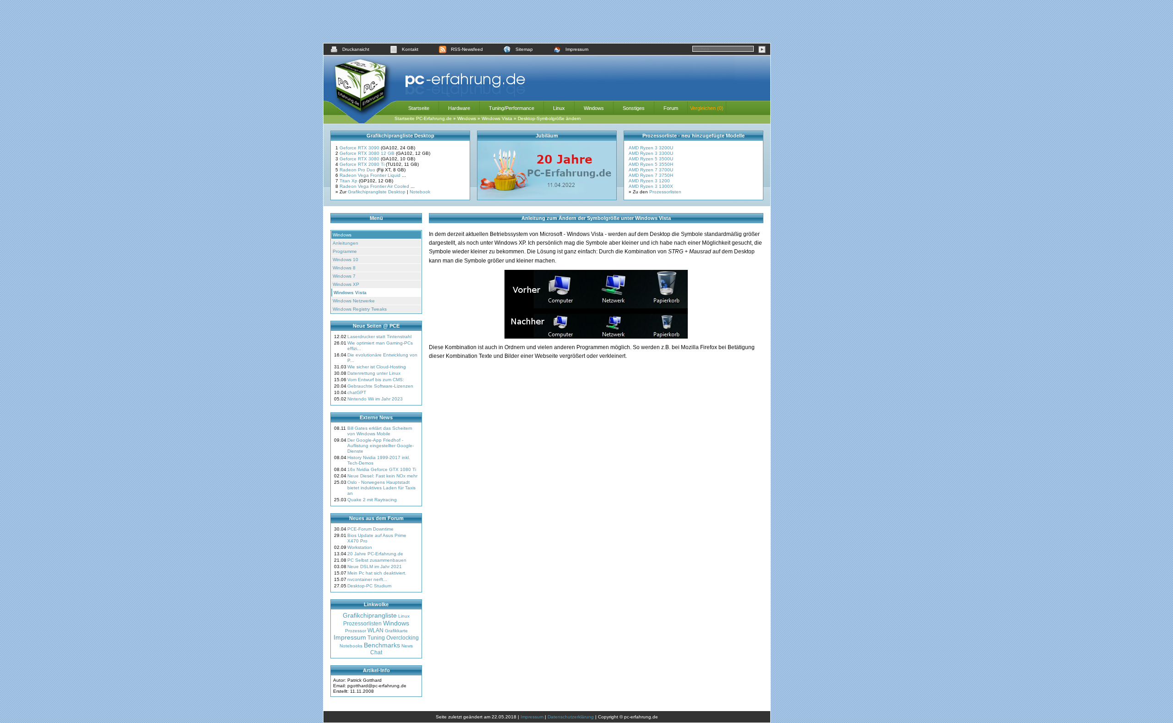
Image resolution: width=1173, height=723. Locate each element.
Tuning (376, 638)
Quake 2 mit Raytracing (372, 499)
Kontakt (410, 49)
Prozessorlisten (665, 191)
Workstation (359, 547)
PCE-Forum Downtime (370, 528)
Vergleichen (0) (707, 108)
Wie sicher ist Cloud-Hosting (376, 366)
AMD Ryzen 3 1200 (649, 180)
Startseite (418, 108)
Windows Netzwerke (354, 300)
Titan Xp (349, 180)
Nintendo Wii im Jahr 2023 (375, 398)
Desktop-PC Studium (369, 585)
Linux (559, 108)
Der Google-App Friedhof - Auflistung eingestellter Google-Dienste (380, 446)
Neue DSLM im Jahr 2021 (374, 566)
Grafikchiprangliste (370, 615)
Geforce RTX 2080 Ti (363, 164)
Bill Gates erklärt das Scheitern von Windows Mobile (379, 431)
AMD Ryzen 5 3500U (651, 158)
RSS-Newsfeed (467, 49)
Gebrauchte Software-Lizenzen (380, 386)
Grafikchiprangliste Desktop (377, 191)
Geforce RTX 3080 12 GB (368, 153)
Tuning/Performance (511, 108)
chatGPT (356, 392)
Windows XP (346, 284)
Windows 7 (344, 276)
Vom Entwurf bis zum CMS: (375, 379)
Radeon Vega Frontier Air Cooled (375, 186)
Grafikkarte (396, 630)
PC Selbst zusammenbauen (376, 560)
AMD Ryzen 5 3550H (651, 164)
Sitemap (524, 49)
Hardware (459, 108)
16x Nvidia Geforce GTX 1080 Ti (381, 469)
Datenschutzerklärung (571, 716)
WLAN (375, 630)
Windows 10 (345, 259)
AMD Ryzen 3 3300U (651, 153)
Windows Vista (497, 118)
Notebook (420, 191)
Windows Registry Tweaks (360, 309)
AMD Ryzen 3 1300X (651, 186)
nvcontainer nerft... (367, 579)
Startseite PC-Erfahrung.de (423, 118)
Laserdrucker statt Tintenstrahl (379, 336)
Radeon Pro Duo (358, 169)
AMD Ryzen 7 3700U (651, 169)
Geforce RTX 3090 (360, 147)
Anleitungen (345, 243)
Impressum (576, 49)
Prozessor (355, 630)
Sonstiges (634, 108)
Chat (376, 652)
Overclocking (402, 638)
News (407, 645)
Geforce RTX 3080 (360, 158)
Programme (345, 251)
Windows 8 (344, 267)
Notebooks (351, 645)
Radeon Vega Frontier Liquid (371, 175)
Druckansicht (355, 49)
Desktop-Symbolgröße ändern (549, 118)
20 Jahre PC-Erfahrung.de (375, 553)
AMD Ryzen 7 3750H (651, 175)
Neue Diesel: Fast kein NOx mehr (382, 475)
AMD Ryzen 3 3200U (651, 147)
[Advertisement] (547, 21)
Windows (594, 108)
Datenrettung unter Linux (373, 373)
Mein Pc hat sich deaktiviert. (376, 572)
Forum (670, 108)
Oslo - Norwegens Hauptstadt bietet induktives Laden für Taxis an (381, 488)
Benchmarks (382, 645)
